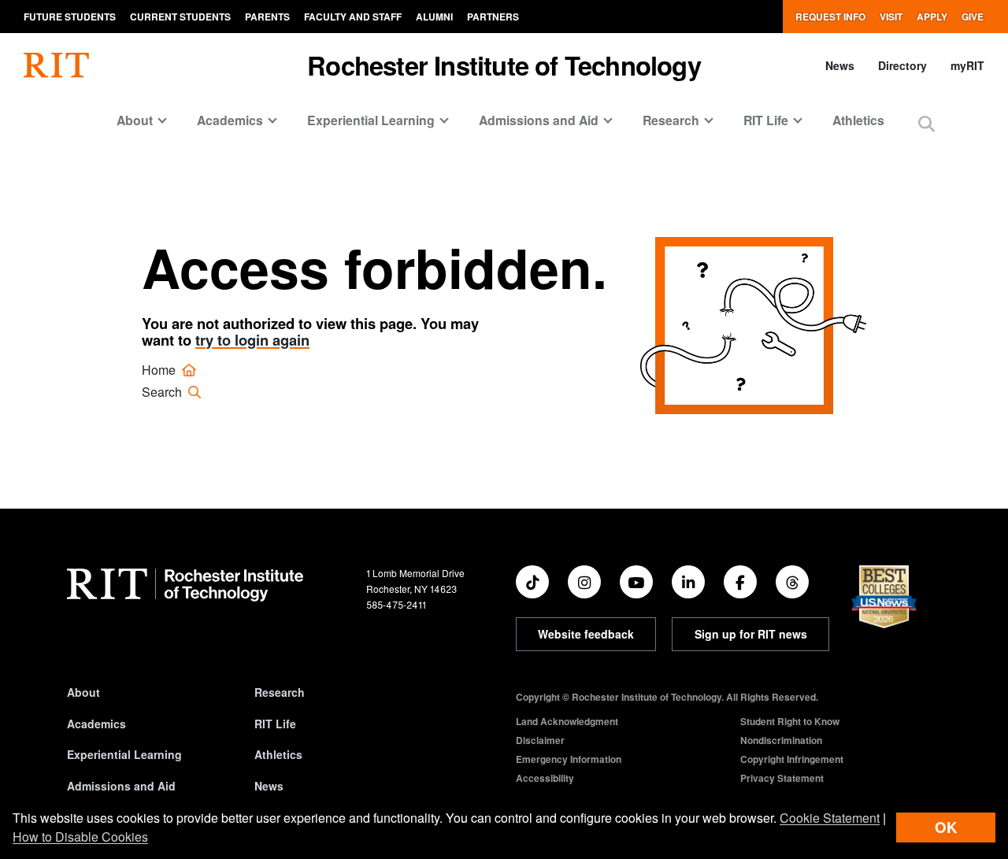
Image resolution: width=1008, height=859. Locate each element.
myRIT (967, 65)
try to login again (252, 339)
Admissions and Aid (121, 786)
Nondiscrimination (781, 740)
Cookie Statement (830, 818)
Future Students (70, 16)
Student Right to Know (789, 721)
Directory (902, 65)
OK (946, 827)
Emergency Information (568, 759)
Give (973, 16)
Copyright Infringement (791, 759)
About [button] (135, 120)
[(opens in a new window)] (532, 581)
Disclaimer (540, 740)
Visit (891, 16)
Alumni (434, 16)
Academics (96, 723)
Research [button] (671, 120)
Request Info (830, 16)
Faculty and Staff (353, 16)
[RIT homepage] (56, 65)
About (83, 692)
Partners (493, 16)
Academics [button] (230, 120)
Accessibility (545, 778)
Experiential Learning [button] (371, 120)
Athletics (858, 120)
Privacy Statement (782, 778)
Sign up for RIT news (751, 634)
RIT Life (275, 723)
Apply (932, 16)
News (839, 65)
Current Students (180, 16)
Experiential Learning (124, 754)
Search (163, 392)
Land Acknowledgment (567, 721)
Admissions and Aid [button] (538, 120)
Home (160, 370)
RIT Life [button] (765, 120)
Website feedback (586, 634)
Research (279, 692)
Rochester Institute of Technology (504, 64)
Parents (267, 16)
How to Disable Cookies (80, 837)
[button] (926, 124)
